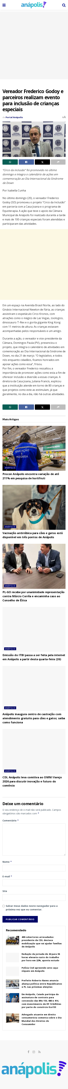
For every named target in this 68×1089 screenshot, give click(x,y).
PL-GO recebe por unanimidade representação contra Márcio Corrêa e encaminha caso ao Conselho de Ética (33, 596)
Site (4, 891)
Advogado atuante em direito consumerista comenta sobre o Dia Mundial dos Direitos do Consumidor (42, 1019)
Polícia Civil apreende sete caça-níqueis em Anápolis (40, 969)
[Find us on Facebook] (28, 1052)
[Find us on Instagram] (34, 1052)
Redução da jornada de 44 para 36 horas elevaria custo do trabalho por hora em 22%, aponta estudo (41, 957)
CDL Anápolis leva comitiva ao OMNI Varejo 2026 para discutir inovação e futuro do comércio (32, 781)
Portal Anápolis (14, 117)
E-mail (7, 876)
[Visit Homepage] (33, 5)
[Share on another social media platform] (58, 162)
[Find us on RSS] (39, 1052)
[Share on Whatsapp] (10, 162)
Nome (7, 861)
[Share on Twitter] (42, 162)
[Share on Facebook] (26, 162)
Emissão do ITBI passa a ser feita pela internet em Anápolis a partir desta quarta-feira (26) (33, 657)
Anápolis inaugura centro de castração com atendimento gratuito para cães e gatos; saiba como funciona (33, 718)
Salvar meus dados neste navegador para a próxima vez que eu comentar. (32, 907)
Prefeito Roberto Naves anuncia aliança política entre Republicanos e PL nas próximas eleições (42, 984)
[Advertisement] (34, 45)
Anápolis (10, 467)
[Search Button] (64, 5)
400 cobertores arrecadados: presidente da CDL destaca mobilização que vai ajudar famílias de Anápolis (42, 942)
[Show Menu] (4, 5)
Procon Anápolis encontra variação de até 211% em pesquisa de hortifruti (30, 476)
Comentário (10, 820)
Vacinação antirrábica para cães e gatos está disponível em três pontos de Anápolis (32, 535)
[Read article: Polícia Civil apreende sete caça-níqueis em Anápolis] (12, 971)
